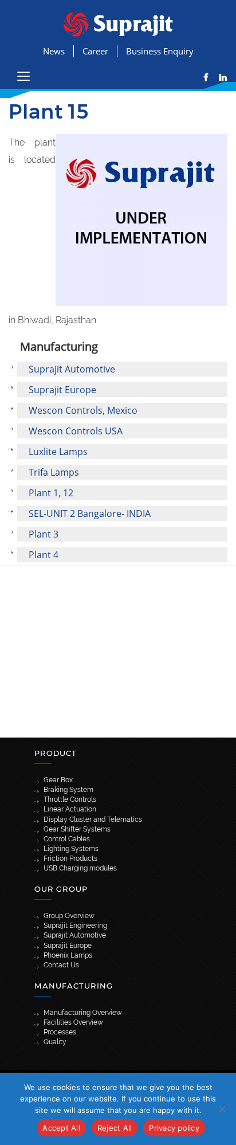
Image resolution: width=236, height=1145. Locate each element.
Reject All (114, 1127)
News (54, 51)
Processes (60, 1032)
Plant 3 (43, 534)
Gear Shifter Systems (77, 829)
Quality (55, 1042)
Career (95, 51)
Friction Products (70, 858)
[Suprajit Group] (118, 23)
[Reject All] (221, 1109)
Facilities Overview (73, 1022)
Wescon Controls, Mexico (83, 410)
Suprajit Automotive (72, 369)
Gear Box (58, 780)
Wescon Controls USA (76, 431)
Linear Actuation (70, 809)
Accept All (61, 1127)
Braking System (68, 790)
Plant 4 (43, 554)
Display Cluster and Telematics (93, 819)
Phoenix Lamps (68, 955)
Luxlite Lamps (58, 451)
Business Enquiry (160, 51)
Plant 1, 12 (51, 493)
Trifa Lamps (54, 472)
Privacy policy (174, 1127)
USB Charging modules (80, 868)
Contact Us (61, 965)
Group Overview (69, 916)
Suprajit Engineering (75, 926)
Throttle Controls (70, 799)
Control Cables (67, 839)
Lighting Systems (71, 849)
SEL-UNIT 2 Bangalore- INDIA (90, 513)
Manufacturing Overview (83, 1013)
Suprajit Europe (62, 389)
